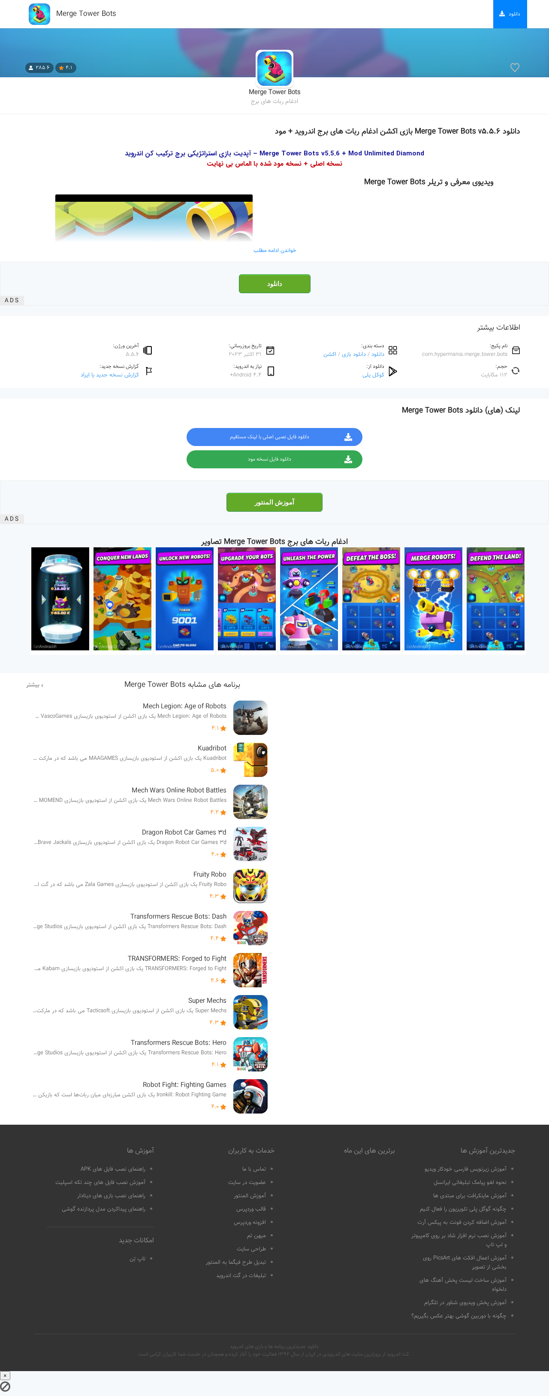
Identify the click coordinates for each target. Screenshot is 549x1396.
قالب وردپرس (251, 1209)
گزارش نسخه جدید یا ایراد (110, 374)
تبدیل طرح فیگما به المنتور (236, 1262)
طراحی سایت (251, 1249)
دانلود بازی (354, 354)
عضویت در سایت (247, 1182)
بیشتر (32, 685)
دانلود (274, 283)
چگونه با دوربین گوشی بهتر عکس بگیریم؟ (459, 1316)
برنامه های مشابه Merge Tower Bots (182, 685)
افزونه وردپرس (250, 1222)
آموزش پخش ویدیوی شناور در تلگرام (465, 1303)
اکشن (329, 354)
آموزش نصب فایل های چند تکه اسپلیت (100, 1182)
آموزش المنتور (274, 502)
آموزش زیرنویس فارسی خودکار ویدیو (466, 1169)
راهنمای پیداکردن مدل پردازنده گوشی (103, 1209)
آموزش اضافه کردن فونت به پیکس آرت (462, 1222)
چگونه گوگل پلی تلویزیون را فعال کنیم (463, 1209)
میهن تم (256, 1236)
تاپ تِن (137, 1259)
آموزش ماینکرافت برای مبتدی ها (470, 1196)
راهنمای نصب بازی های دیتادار (111, 1196)
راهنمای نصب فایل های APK (113, 1169)
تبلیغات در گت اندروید (241, 1276)
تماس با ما (254, 1169)
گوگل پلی (373, 374)
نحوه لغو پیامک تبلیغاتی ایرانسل (470, 1182)
